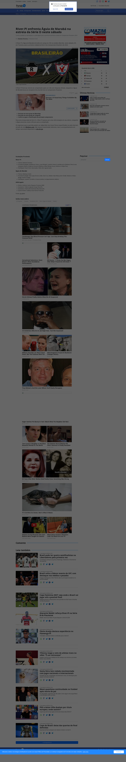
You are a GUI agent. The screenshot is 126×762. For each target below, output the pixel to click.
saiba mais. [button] (86, 751)
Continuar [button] (118, 751)
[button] (112, 751)
